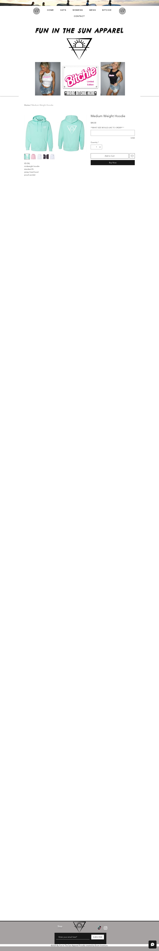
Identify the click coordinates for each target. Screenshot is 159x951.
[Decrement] (92, 147)
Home (27, 105)
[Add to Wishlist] (132, 156)
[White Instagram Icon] (105, 928)
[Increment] (100, 147)
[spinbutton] (96, 147)
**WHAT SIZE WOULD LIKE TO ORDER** (107, 127)
